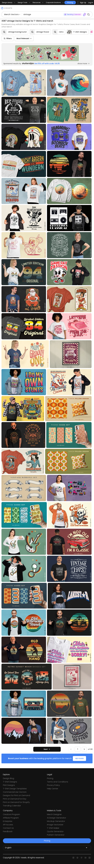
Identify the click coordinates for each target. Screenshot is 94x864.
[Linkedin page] (89, 858)
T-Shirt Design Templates (15, 788)
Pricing (50, 778)
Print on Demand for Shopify (16, 802)
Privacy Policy (53, 785)
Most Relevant (23, 38)
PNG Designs (9, 785)
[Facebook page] (77, 858)
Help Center (52, 788)
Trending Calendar (12, 805)
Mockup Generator (56, 821)
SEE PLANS (79, 758)
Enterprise (7, 821)
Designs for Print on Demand (16, 795)
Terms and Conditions (57, 781)
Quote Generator (55, 831)
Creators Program (11, 814)
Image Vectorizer (55, 824)
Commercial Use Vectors (14, 792)
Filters (9, 38)
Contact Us (8, 828)
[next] (84, 749)
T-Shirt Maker (53, 828)
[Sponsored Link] (47, 53)
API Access (8, 824)
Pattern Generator (55, 834)
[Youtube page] (85, 858)
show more (82, 63)
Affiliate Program (11, 817)
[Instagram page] (73, 858)
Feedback (7, 831)
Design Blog (8, 778)
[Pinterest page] (81, 858)
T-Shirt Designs (10, 781)
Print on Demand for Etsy (14, 798)
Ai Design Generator (56, 817)
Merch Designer (54, 814)
